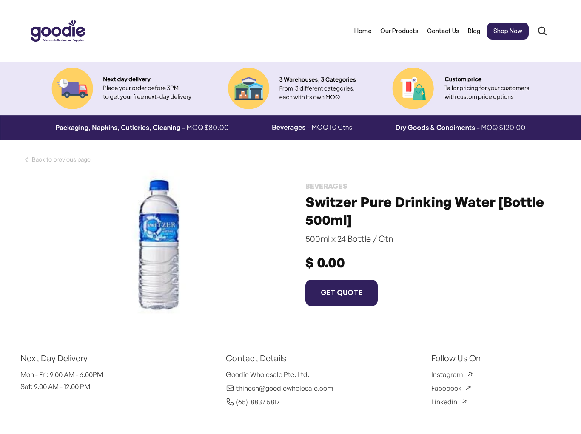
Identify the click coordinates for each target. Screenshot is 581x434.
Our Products (399, 30)
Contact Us (443, 30)
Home (362, 30)
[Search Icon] (541, 31)
